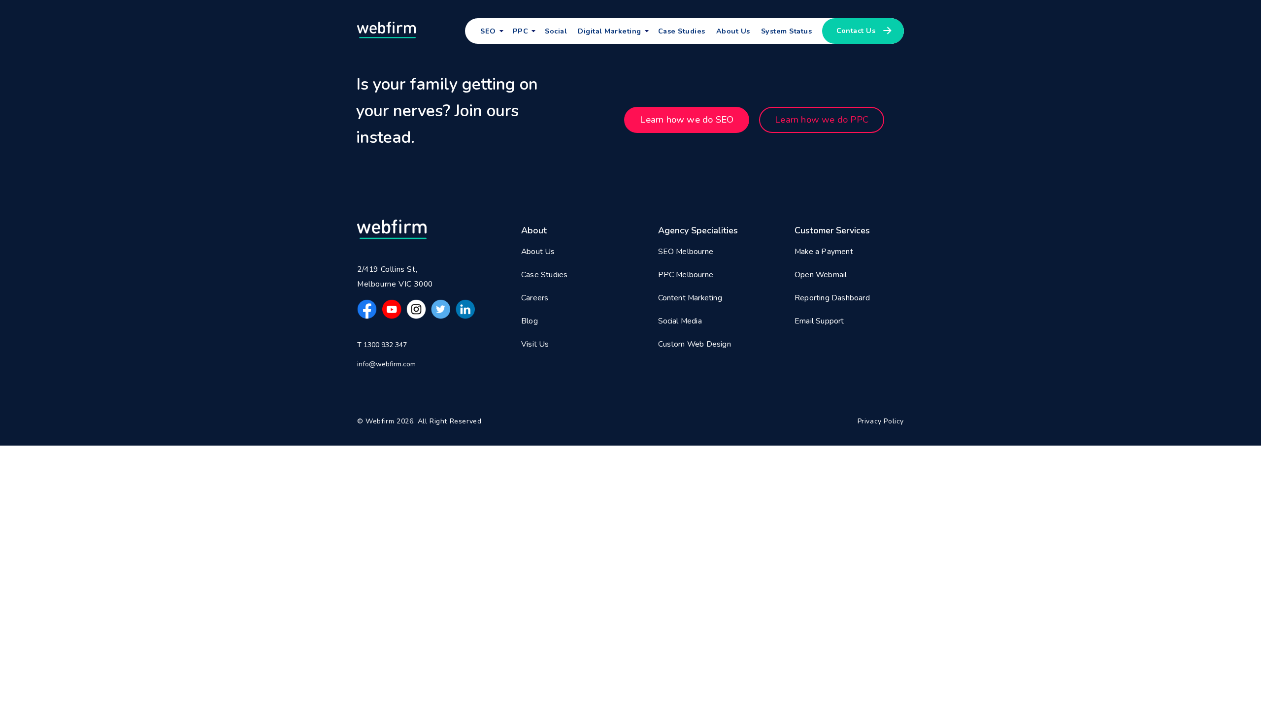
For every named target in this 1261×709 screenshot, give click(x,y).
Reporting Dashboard (832, 297)
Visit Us (535, 344)
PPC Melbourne (686, 274)
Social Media (680, 321)
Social (556, 31)
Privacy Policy (881, 421)
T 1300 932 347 (382, 345)
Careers (534, 297)
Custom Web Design (694, 344)
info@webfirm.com (386, 364)
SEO (488, 31)
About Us (733, 31)
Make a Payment (824, 251)
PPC (521, 31)
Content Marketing (690, 297)
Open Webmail (821, 274)
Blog (529, 321)
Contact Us (855, 30)
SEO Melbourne (686, 251)
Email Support (819, 321)
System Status (786, 31)
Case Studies (681, 31)
